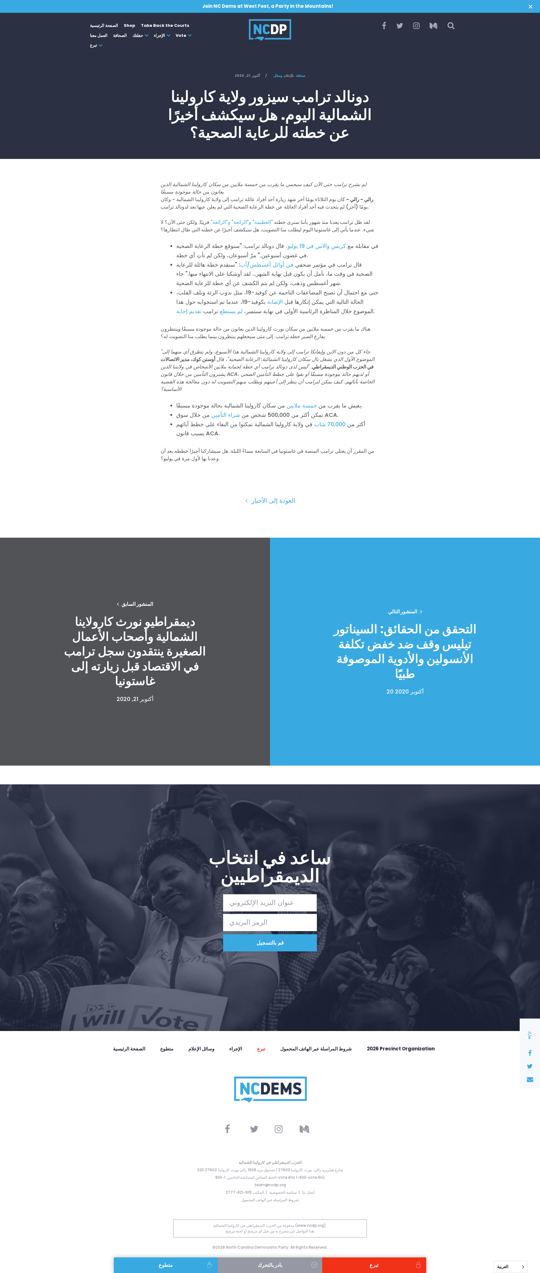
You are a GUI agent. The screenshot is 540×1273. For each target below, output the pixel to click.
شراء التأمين (225, 415)
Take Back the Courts (165, 25)
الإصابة (275, 302)
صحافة (300, 75)
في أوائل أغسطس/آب (266, 265)
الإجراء (159, 35)
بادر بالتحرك (270, 1265)
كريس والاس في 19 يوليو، (316, 246)
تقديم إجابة (189, 311)
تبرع (93, 45)
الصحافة (120, 35)
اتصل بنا (308, 1192)
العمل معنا (99, 35)
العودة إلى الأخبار (272, 500)
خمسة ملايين (302, 405)
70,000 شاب (330, 424)
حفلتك (137, 35)
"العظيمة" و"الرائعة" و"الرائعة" (242, 222)
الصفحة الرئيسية (104, 25)
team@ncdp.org (270, 1184)
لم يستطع (231, 311)
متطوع (166, 1048)
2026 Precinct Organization (401, 1048)
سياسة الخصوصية (283, 1192)
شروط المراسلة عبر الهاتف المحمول (316, 1048)
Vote (181, 35)
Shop (129, 25)
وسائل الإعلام (201, 1048)
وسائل (277, 75)
